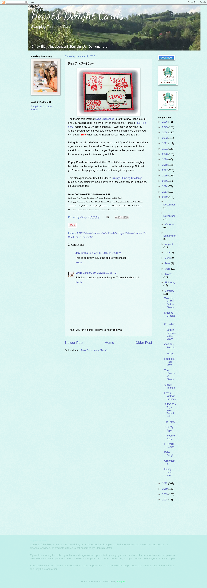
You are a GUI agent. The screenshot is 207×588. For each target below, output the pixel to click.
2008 (165, 499)
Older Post (143, 343)
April (168, 268)
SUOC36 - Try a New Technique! (170, 410)
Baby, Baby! (168, 454)
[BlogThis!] (119, 217)
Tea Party (169, 421)
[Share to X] (122, 217)
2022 (165, 143)
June (168, 257)
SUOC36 (88, 237)
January (169, 290)
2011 (165, 483)
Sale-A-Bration (133, 233)
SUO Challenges (104, 118)
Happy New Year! (168, 472)
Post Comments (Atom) (94, 350)
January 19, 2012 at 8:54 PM (105, 253)
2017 (165, 170)
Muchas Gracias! (169, 315)
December (169, 204)
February (170, 282)
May (168, 263)
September (169, 235)
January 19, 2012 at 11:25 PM (100, 272)
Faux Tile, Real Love (169, 361)
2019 (165, 159)
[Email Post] (107, 217)
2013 (165, 191)
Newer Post (74, 343)
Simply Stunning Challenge (127, 177)
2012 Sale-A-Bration (88, 233)
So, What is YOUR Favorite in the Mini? (170, 331)
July (168, 252)
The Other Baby (170, 437)
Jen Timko (81, 253)
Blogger (121, 581)
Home (109, 343)
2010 (165, 488)
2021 (165, 148)
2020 (165, 154)
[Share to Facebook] (125, 217)
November (169, 216)
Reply (78, 262)
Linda (78, 272)
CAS (104, 233)
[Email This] (116, 217)
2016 (165, 175)
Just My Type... (169, 429)
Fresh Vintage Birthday (170, 396)
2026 (165, 121)
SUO (78, 237)
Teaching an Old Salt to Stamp (169, 303)
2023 (165, 138)
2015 (165, 181)
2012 (165, 197)
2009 (165, 494)
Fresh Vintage (116, 233)
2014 (165, 186)
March (168, 274)
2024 (165, 132)
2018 (165, 164)
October (169, 224)
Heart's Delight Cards (77, 15)
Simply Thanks (169, 386)
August (169, 244)
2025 (165, 127)
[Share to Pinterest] (127, 217)
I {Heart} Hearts (169, 445)
